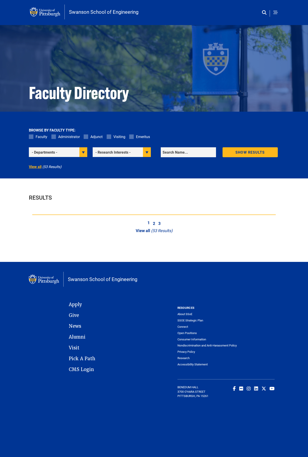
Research (183, 358)
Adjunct (96, 136)
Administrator (69, 136)
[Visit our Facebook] (234, 388)
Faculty (41, 136)
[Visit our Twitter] (264, 388)
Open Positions (187, 333)
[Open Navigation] (275, 12)
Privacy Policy (186, 352)
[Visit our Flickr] (241, 388)
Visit (74, 348)
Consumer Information (191, 339)
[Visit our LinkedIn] (256, 388)
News (75, 326)
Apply (75, 304)
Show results (250, 152)
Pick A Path (82, 359)
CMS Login (81, 369)
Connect (182, 327)
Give (74, 315)
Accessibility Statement (192, 364)
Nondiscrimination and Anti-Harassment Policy (201, 345)
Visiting (119, 136)
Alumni (77, 337)
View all (35, 166)
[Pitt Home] (47, 12)
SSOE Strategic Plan (190, 320)
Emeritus (143, 136)
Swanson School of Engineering (103, 11)
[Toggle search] (265, 12)
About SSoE (184, 314)
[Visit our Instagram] (249, 388)
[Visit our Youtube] (272, 388)
